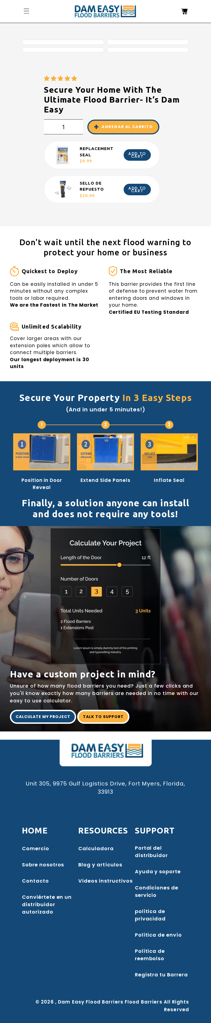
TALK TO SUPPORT (103, 716)
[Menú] (26, 11)
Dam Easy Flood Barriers (90, 1002)
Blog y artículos (100, 864)
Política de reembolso (150, 955)
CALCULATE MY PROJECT (43, 716)
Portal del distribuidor (151, 851)
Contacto (35, 880)
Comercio (35, 848)
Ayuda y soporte (158, 871)
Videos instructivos (105, 880)
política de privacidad (150, 915)
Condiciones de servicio (156, 891)
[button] (61, 78)
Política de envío (158, 934)
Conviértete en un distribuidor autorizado (47, 904)
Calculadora (96, 848)
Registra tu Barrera (161, 974)
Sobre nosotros (43, 864)
